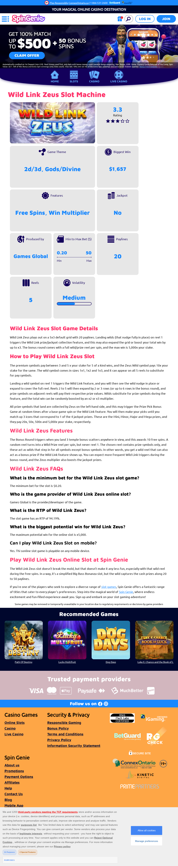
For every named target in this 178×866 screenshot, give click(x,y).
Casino (94, 81)
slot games (108, 586)
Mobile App (14, 805)
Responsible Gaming (64, 723)
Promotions (14, 771)
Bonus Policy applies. (148, 66)
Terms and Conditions (65, 734)
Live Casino (118, 81)
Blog (8, 800)
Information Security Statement (73, 746)
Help (8, 788)
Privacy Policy (59, 740)
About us (12, 765)
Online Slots (15, 723)
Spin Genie (126, 591)
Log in (145, 19)
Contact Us (14, 794)
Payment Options (19, 777)
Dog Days (111, 661)
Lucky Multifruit (67, 661)
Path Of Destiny (23, 661)
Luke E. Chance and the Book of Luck (155, 661)
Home (55, 81)
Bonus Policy (58, 728)
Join (166, 19)
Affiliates (12, 782)
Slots (74, 81)
